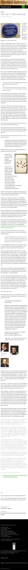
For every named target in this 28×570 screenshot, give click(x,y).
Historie (2, 12)
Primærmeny (26, 6)
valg (1, 492)
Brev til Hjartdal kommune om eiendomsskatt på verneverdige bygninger (13, 513)
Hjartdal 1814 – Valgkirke (6, 507)
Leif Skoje (10, 16)
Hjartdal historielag (6, 7)
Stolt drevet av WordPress (5, 568)
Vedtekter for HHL (4, 557)
